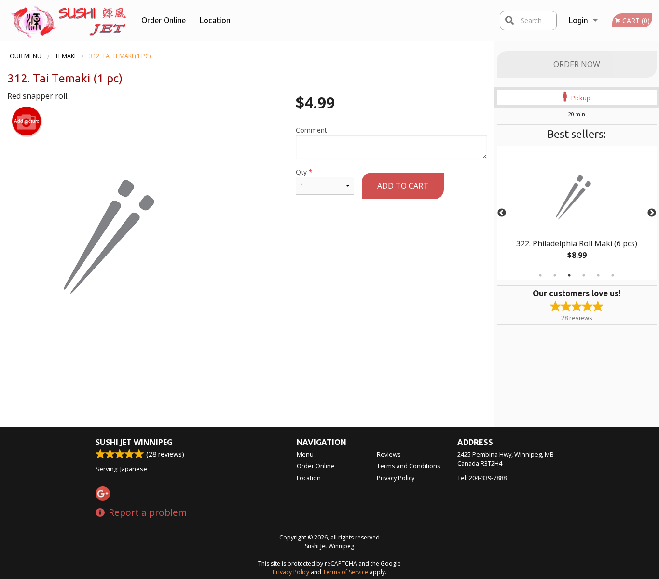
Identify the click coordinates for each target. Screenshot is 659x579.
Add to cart (402, 185)
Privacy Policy (395, 477)
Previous (502, 213)
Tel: (482, 477)
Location (215, 20)
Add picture (27, 121)
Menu (305, 454)
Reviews (389, 454)
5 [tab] (598, 275)
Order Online (163, 20)
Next (652, 213)
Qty (304, 171)
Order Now (576, 64)
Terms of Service (345, 572)
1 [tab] (540, 275)
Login (578, 20)
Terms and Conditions (408, 465)
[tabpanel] (577, 213)
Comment (311, 130)
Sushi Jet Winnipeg (134, 442)
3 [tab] (569, 275)
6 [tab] (613, 275)
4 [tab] (584, 275)
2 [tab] (555, 275)
